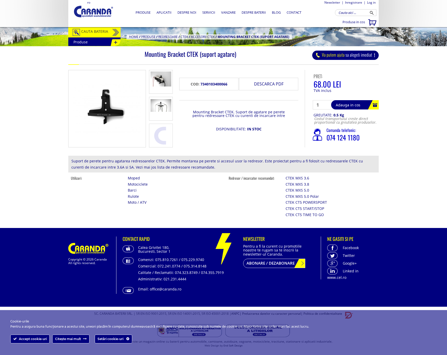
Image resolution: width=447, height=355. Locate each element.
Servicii (208, 12)
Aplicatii (164, 12)
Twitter (349, 255)
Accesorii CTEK (203, 37)
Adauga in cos (348, 104)
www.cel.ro (336, 277)
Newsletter (332, 2)
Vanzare (228, 12)
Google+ (350, 263)
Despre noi (186, 12)
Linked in (351, 271)
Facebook (351, 247)
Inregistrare (353, 2)
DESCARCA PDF (269, 84)
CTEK (184, 37)
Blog (276, 12)
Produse (143, 12)
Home (133, 37)
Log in (371, 2)
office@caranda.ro (165, 289)
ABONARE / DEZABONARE (271, 263)
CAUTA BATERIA (94, 31)
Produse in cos (357, 22)
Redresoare (168, 37)
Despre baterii (254, 12)
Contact (294, 12)
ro (88, 2)
